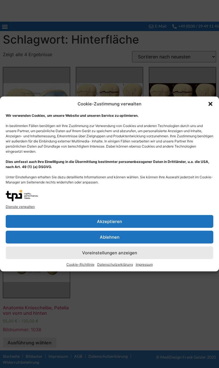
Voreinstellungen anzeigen (109, 252)
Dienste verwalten (20, 207)
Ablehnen (109, 237)
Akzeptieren (109, 221)
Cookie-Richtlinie (80, 264)
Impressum (144, 264)
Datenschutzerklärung (115, 264)
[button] (210, 104)
